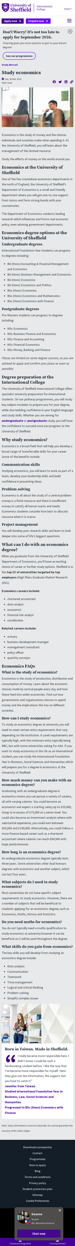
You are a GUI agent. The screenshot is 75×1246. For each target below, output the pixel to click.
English (67, 8)
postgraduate (37, 421)
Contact (37, 1153)
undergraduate (12, 421)
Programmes (38, 1159)
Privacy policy (37, 1183)
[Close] (69, 31)
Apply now (10, 21)
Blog (37, 1171)
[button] (39, 1234)
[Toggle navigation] (68, 21)
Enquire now (36, 21)
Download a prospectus (37, 1147)
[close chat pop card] (59, 1210)
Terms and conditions (37, 1177)
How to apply (37, 1165)
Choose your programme (20, 1243)
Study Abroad (10, 64)
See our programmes (19, 56)
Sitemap (37, 1195)
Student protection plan (37, 1189)
